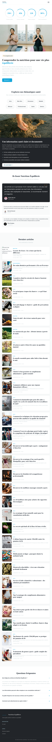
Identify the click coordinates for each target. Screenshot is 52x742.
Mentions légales (6, 731)
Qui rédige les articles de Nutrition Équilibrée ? (14, 678)
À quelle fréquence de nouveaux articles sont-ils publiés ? (17, 695)
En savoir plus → (8, 165)
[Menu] (48, 2)
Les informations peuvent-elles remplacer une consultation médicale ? (21, 690)
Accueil (3, 724)
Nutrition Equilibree (14, 714)
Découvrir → (7, 80)
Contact (4, 733)
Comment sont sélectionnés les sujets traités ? (14, 701)
